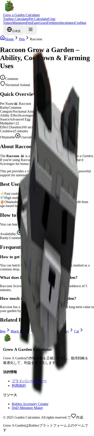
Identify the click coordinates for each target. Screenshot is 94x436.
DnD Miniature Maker (27, 408)
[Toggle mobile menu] (30, 30)
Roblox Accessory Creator (30, 404)
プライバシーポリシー (29, 381)
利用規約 (19, 385)
